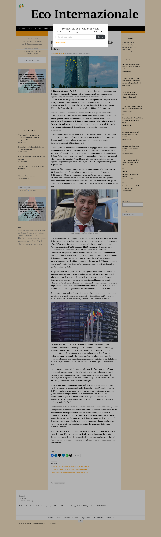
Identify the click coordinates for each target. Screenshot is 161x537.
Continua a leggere (61, 42)
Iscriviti (100, 37)
